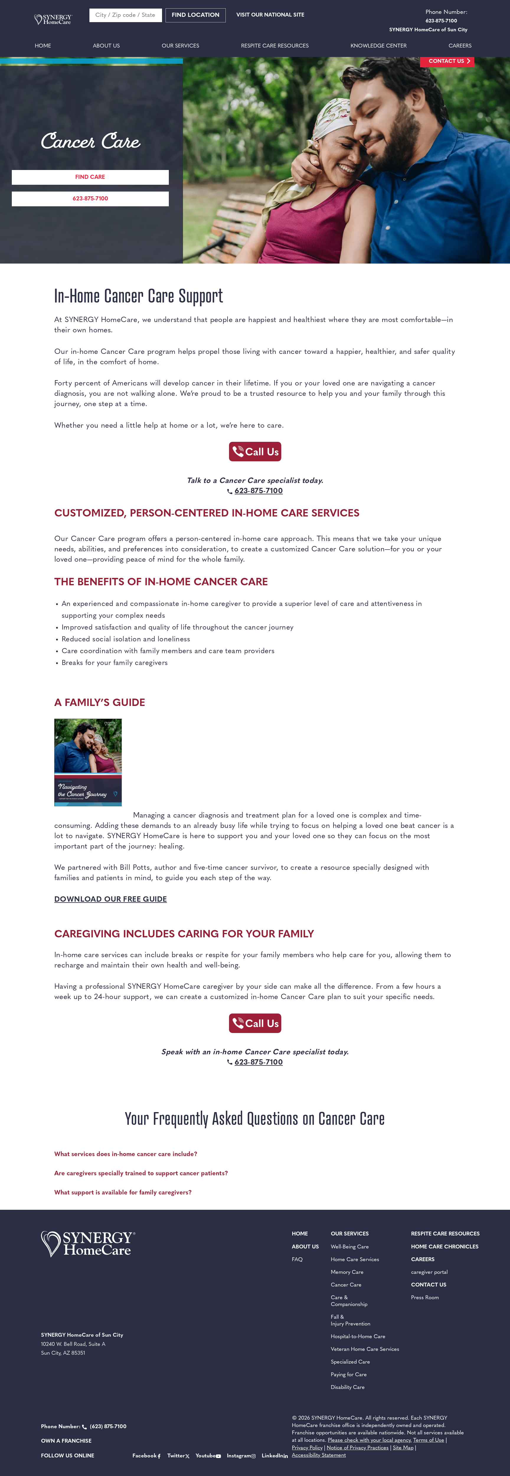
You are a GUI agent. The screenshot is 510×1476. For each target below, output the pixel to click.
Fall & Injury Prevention (350, 1321)
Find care (90, 177)
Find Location (196, 15)
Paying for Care (349, 1375)
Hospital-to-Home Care (358, 1337)
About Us (106, 46)
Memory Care (347, 1272)
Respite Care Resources (275, 46)
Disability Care (348, 1387)
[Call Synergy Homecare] (255, 453)
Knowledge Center (379, 46)
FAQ (297, 1260)
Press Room (425, 1298)
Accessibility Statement (319, 1455)
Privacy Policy (307, 1448)
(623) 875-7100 (84, 1427)
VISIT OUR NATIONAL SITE (270, 15)
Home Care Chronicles (445, 1247)
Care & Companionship (349, 1301)
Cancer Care (346, 1285)
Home (43, 46)
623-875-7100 (90, 199)
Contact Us (446, 61)
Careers (460, 46)
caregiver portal (429, 1272)
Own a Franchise (66, 1441)
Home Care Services (355, 1260)
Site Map (403, 1448)
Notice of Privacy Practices (358, 1448)
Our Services (180, 46)
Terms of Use (428, 1440)
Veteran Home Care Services (365, 1349)
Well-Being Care (350, 1247)
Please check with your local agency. (370, 1440)
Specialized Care (350, 1362)
